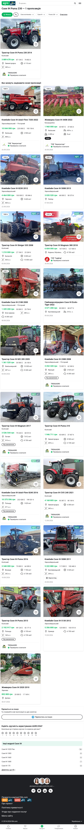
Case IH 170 (41, 766)
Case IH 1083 (41, 753)
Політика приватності (12, 807)
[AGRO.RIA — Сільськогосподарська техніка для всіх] (9, 3)
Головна (8, 828)
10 (36, 735)
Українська (76, 821)
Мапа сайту (7, 816)
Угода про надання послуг (14, 811)
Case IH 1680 (41, 762)
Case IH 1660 (41, 757)
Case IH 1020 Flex (41, 749)
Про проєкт (7, 803)
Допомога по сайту (42, 786)
